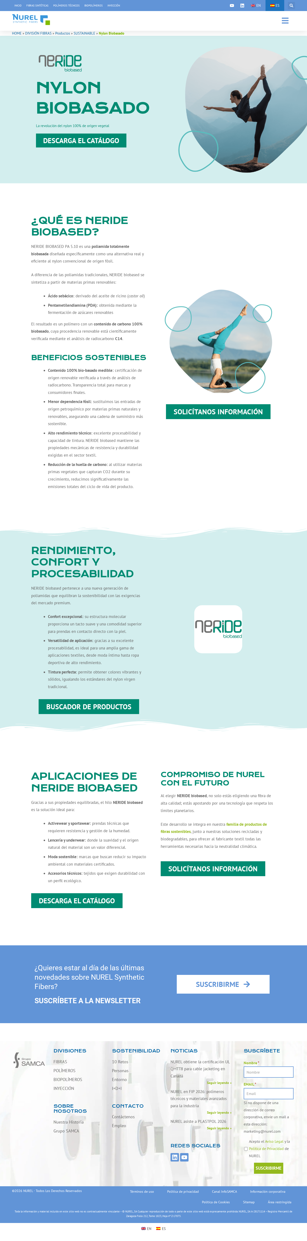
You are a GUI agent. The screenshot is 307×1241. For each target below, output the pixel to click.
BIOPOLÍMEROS (67, 1079)
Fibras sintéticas (37, 5)
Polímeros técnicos (66, 5)
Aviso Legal (274, 1141)
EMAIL (250, 1084)
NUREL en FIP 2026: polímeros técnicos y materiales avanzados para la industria (199, 1098)
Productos (62, 33)
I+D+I (117, 1088)
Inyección (113, 5)
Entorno (119, 1079)
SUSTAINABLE (84, 33)
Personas (120, 1070)
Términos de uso (142, 1191)
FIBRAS (60, 1061)
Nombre (251, 1062)
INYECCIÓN (63, 1088)
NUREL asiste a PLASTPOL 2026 (198, 1121)
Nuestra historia (68, 1122)
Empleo (119, 1125)
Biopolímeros (93, 5)
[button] (291, 5)
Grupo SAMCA (66, 1131)
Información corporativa (267, 1191)
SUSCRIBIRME (268, 1168)
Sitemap (249, 1202)
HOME (17, 33)
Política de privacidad (183, 1191)
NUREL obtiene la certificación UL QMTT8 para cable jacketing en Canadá (200, 1069)
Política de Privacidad (266, 1148)
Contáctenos (123, 1116)
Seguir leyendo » (219, 1083)
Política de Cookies (216, 1202)
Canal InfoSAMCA (224, 1191)
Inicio (18, 5)
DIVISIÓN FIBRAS (38, 33)
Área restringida (279, 1202)
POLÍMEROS (64, 1070)
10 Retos (120, 1061)
